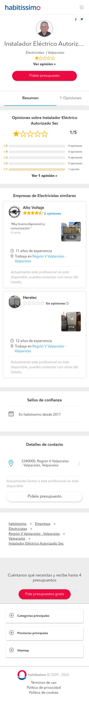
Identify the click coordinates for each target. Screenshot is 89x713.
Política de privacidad (44, 688)
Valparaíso (17, 538)
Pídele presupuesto (44, 76)
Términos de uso (44, 683)
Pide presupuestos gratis (44, 594)
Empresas (42, 524)
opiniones (52, 213)
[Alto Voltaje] (14, 211)
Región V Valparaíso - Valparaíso (34, 534)
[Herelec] (14, 301)
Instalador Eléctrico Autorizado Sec (36, 543)
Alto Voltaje (33, 208)
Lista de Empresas (20, 662)
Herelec (30, 298)
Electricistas (35, 53)
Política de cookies (43, 693)
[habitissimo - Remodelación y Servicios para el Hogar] (21, 7)
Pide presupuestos (44, 706)
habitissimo (18, 524)
